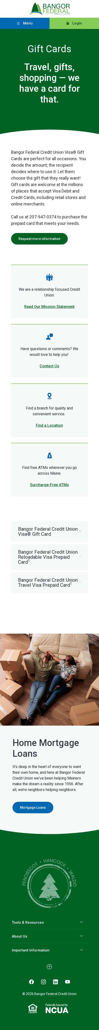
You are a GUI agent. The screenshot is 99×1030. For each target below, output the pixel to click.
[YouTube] (67, 981)
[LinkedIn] (55, 981)
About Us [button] (19, 936)
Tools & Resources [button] (28, 922)
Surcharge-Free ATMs (49, 485)
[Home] (49, 883)
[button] (49, 532)
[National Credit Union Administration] (57, 1008)
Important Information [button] (31, 950)
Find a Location (49, 425)
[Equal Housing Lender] (32, 1008)
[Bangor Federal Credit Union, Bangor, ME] (49, 8)
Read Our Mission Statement (49, 306)
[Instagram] (43, 981)
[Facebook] (31, 981)
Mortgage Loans (33, 807)
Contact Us (49, 366)
